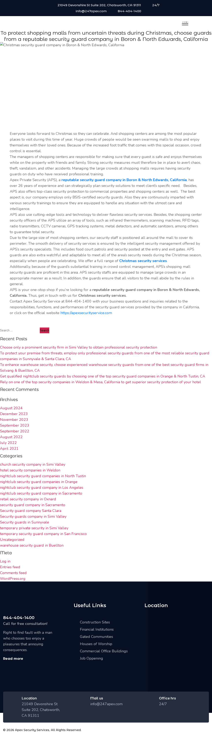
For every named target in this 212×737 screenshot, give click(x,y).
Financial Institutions (97, 629)
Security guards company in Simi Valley (33, 516)
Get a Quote (190, 21)
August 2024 (11, 408)
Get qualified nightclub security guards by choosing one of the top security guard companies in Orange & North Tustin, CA (102, 376)
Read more (13, 659)
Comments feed (13, 572)
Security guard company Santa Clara (30, 510)
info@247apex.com (91, 11)
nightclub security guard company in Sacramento (41, 493)
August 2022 (11, 436)
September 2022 (14, 431)
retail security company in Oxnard (28, 499)
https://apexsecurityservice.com (86, 312)
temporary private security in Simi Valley (34, 528)
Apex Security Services (32, 730)
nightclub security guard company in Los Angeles (41, 487)
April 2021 (9, 448)
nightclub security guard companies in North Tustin (43, 476)
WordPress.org (12, 578)
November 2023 (14, 419)
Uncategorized (12, 539)
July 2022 (8, 442)
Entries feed (10, 567)
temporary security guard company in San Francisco (43, 533)
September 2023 (14, 425)
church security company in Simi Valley (32, 464)
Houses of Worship (96, 643)
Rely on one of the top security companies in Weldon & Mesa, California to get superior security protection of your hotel (100, 382)
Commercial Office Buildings (104, 651)
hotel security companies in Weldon (30, 470)
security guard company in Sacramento (32, 504)
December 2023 (14, 413)
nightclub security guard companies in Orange (38, 481)
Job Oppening (91, 658)
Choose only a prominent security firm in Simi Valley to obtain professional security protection (78, 347)
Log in (5, 561)
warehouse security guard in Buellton (32, 545)
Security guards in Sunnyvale (24, 522)
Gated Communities (96, 636)
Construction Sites (95, 622)
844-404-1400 (129, 11)
